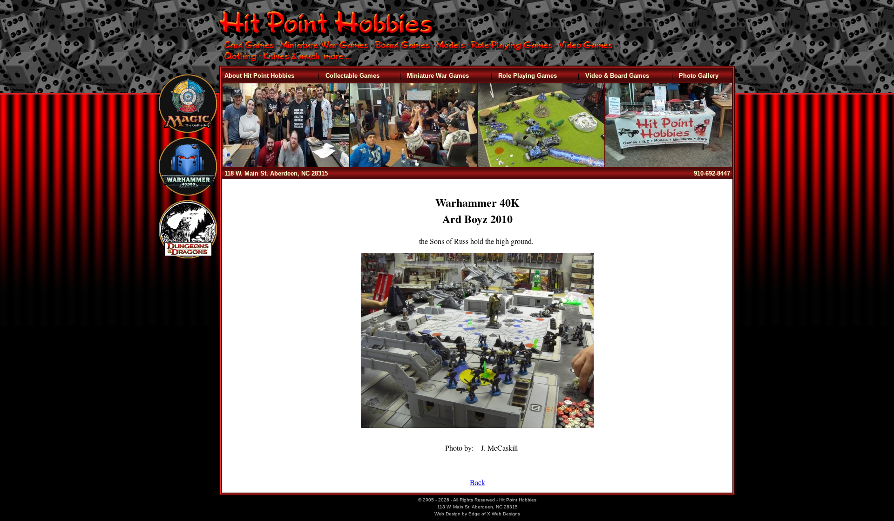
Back (477, 482)
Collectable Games (352, 75)
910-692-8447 (712, 173)
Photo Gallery (698, 75)
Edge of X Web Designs (494, 513)
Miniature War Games (438, 75)
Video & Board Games (617, 75)
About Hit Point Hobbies (259, 75)
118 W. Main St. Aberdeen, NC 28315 (276, 173)
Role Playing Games (527, 75)
